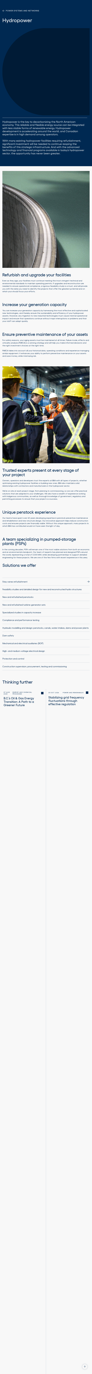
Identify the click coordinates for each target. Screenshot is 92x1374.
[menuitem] (46, 581)
